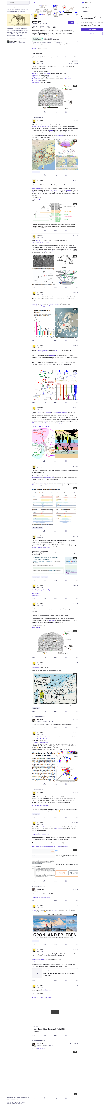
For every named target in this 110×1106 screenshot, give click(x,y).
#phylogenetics (36, 56)
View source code (16, 1103)
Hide (75, 86)
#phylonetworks (53, 56)
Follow (71, 22)
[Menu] (76, 22)
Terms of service (14, 1099)
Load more (55, 1103)
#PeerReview (45, 56)
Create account (92, 29)
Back (35, 3)
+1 (74, 56)
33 (40, 28)
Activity (34, 48)
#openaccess (62, 56)
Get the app (17, 1102)
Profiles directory (21, 1097)
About (15, 1097)
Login (91, 33)
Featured (44, 48)
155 (33, 28)
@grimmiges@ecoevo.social (38, 23)
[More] (77, 112)
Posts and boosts (37, 53)
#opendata (69, 56)
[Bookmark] (66, 112)
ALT (76, 1094)
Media (39, 48)
